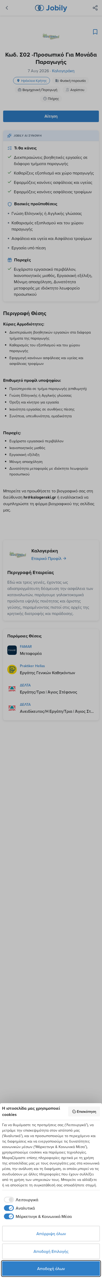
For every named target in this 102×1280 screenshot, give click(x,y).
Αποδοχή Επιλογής (51, 1251)
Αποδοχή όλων (51, 1268)
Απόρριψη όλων (51, 1233)
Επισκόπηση (86, 1111)
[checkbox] (20, 1200)
